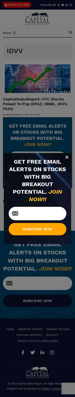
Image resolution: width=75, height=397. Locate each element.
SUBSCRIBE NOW (37, 229)
